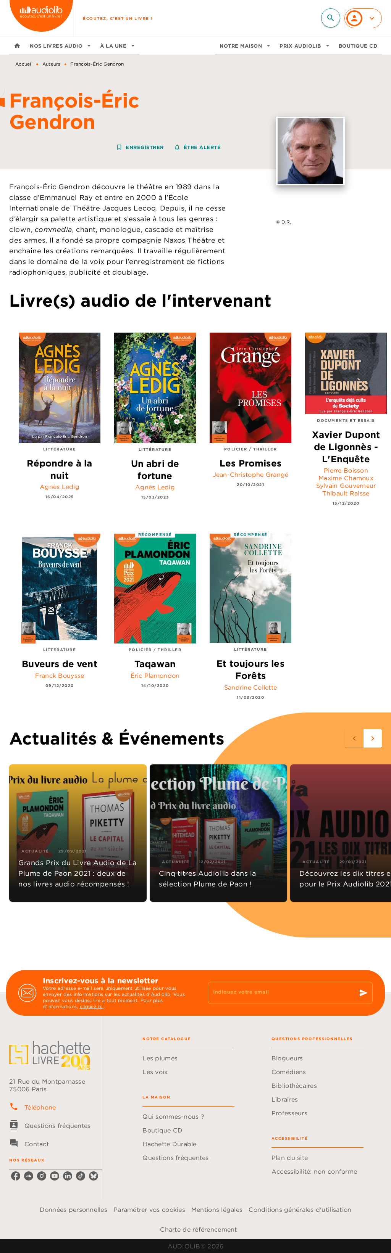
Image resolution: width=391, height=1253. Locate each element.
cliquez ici (91, 1006)
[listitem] (15, 1175)
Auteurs (51, 64)
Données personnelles (73, 1209)
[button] (168, 147)
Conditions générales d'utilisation (300, 1209)
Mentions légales (216, 1209)
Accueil (23, 64)
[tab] (17, 46)
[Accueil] (41, 18)
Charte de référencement (198, 1229)
